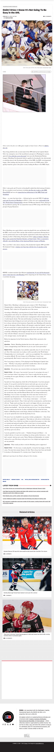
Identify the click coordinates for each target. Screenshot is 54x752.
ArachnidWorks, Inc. (40, 743)
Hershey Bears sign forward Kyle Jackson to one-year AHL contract (20, 592)
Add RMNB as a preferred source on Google (41, 71)
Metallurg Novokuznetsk (32, 479)
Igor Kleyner (9, 18)
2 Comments (8, 595)
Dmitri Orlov (6, 479)
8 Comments (8, 553)
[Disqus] (27, 679)
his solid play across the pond (17, 156)
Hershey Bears (15, 479)
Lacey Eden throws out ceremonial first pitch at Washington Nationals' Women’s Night (24, 488)
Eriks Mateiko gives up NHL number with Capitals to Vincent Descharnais (21, 495)
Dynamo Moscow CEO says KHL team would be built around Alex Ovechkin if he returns (25, 551)
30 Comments (8, 638)
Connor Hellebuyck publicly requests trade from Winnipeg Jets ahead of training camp (24, 498)
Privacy (26, 743)
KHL (22, 479)
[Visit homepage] (8, 717)
